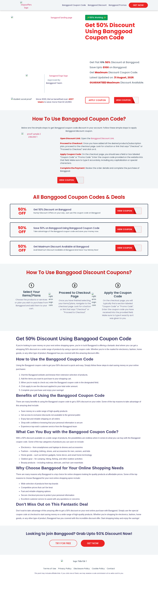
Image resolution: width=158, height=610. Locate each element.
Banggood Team (54, 83)
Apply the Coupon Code (118, 294)
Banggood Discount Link (102, 138)
